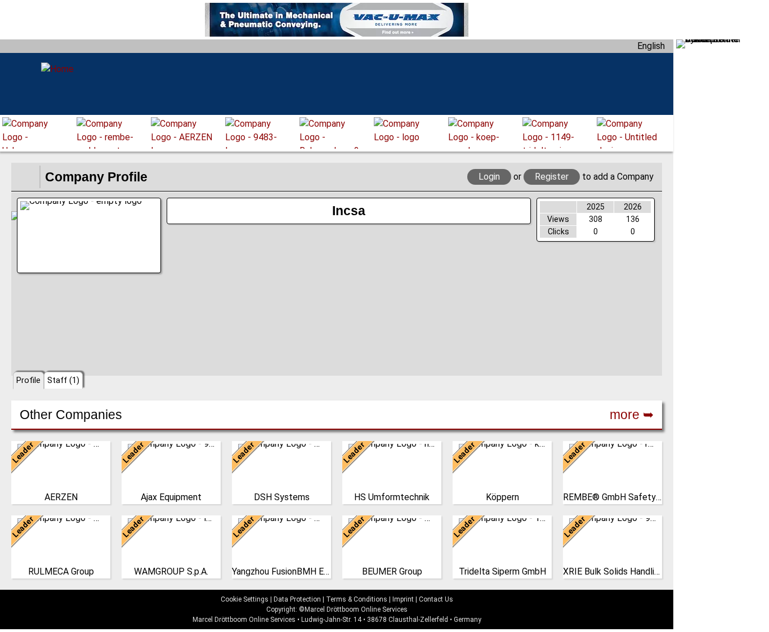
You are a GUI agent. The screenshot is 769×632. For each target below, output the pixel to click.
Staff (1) (63, 380)
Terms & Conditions (356, 599)
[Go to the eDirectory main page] (25, 177)
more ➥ (632, 414)
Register (552, 176)
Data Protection (297, 599)
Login (489, 176)
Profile (28, 380)
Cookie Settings (245, 599)
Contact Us (436, 599)
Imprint (403, 599)
